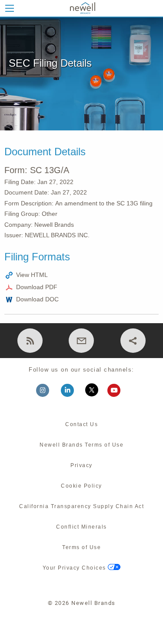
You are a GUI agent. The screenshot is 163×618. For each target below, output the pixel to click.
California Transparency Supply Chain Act (81, 506)
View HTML (32, 274)
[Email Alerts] (81, 340)
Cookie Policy (81, 486)
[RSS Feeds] (30, 340)
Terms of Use (81, 547)
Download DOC (37, 299)
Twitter (94, 391)
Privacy (81, 465)
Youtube (117, 391)
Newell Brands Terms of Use (81, 445)
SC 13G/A (49, 170)
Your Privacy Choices (75, 568)
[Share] (133, 340)
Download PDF (36, 286)
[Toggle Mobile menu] (9, 8)
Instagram (46, 391)
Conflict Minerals (81, 527)
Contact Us (81, 424)
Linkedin (71, 391)
